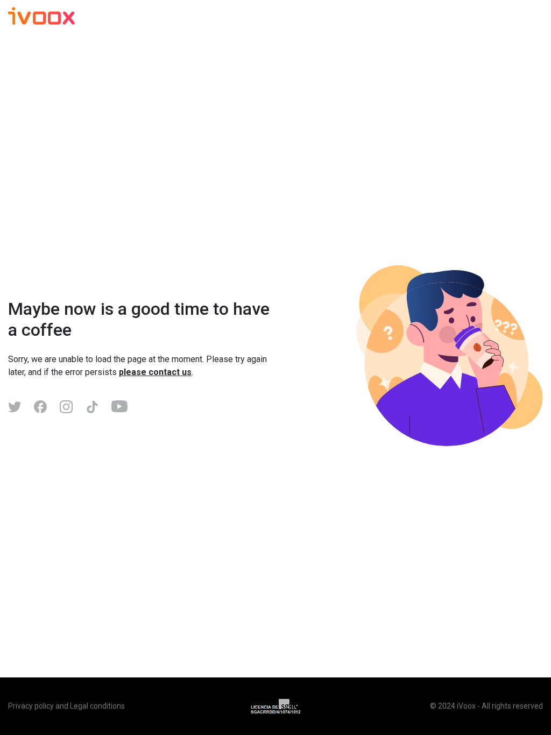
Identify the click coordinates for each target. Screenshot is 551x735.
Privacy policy (31, 706)
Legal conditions (97, 706)
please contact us (155, 372)
